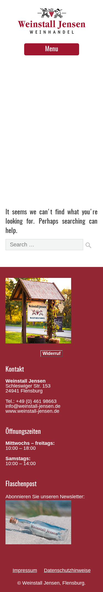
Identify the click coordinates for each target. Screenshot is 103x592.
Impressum (25, 570)
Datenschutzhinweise (67, 570)
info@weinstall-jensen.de (32, 406)
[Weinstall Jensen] (51, 31)
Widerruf (51, 353)
